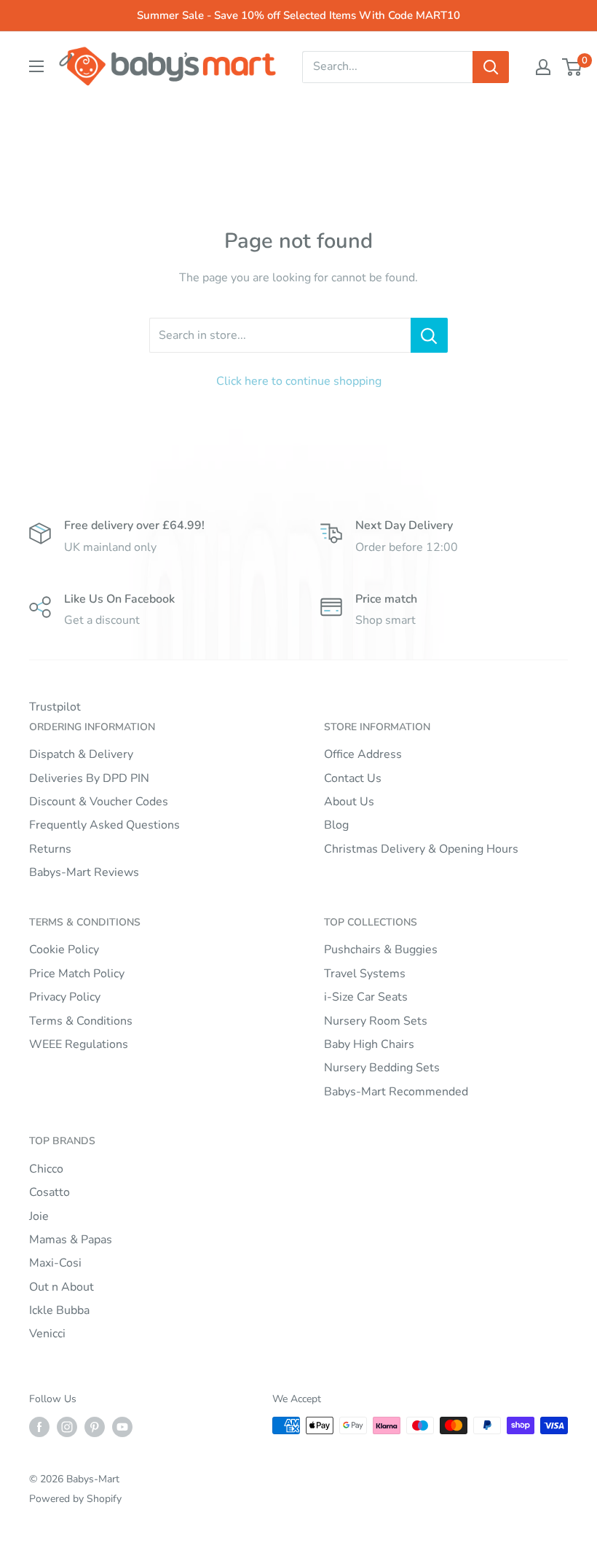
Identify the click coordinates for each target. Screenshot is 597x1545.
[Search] (491, 67)
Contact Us (352, 778)
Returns (50, 849)
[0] (573, 67)
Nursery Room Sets (375, 1021)
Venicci (47, 1334)
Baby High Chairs (369, 1044)
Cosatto (49, 1192)
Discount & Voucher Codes (98, 802)
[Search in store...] (429, 335)
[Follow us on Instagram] (67, 1427)
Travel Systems (365, 974)
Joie (39, 1216)
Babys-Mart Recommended (396, 1092)
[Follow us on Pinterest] (94, 1427)
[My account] (543, 67)
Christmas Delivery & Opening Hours (421, 849)
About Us (349, 802)
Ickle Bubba (59, 1310)
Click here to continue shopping (298, 381)
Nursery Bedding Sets (382, 1068)
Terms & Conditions (81, 1021)
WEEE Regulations (78, 1044)
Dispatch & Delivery (81, 754)
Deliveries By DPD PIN (89, 778)
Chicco (46, 1169)
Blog (336, 825)
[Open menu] (36, 66)
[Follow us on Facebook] (39, 1427)
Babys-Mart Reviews (84, 872)
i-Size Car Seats (366, 997)
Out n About (61, 1287)
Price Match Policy (76, 974)
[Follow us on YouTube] (122, 1427)
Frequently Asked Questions (104, 825)
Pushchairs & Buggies (381, 950)
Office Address (363, 754)
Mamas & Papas (70, 1240)
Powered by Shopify (75, 1499)
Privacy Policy (64, 997)
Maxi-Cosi (55, 1263)
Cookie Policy (64, 950)
